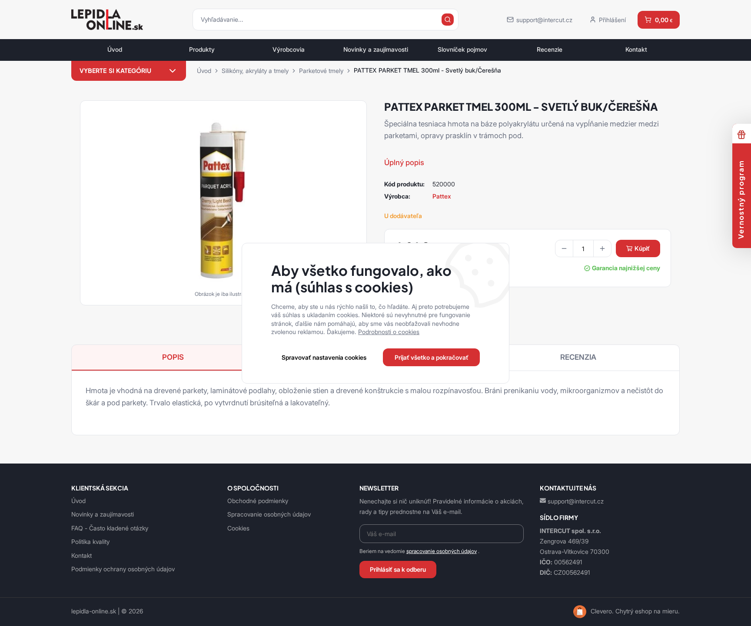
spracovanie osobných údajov (441, 551)
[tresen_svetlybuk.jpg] (223, 200)
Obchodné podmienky (257, 500)
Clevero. (602, 611)
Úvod (114, 49)
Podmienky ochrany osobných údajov (123, 569)
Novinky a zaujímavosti (375, 49)
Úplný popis (404, 162)
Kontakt (636, 49)
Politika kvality (90, 541)
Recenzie (549, 49)
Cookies (238, 528)
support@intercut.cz (576, 501)
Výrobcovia (288, 49)
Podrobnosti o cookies (388, 331)
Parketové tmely (321, 70)
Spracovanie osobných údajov (269, 514)
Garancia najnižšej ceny (626, 268)
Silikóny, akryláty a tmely (255, 70)
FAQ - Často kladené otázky (109, 528)
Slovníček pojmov (462, 49)
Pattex (441, 196)
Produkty (202, 49)
